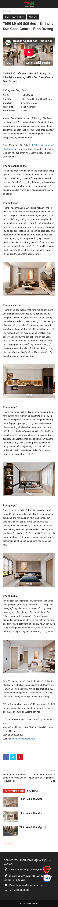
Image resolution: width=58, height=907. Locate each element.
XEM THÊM (32, 791)
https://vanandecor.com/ (23, 738)
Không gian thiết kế (22, 11)
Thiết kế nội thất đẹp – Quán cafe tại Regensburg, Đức (42, 777)
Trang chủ (7, 11)
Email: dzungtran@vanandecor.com (26, 885)
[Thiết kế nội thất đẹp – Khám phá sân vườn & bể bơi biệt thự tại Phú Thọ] (10, 831)
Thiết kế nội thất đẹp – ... (33, 798)
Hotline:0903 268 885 (19, 889)
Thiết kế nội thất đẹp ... (33, 827)
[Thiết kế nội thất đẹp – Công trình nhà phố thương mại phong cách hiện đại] (10, 816)
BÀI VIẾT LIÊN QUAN (14, 791)
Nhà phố (33, 17)
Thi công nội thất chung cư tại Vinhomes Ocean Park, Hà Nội (14, 777)
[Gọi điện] (47, 870)
